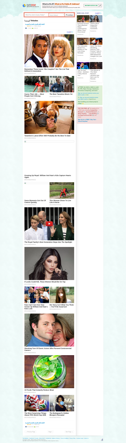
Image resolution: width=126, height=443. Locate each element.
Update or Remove (56, 438)
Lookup (70, 15)
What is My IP (42, 438)
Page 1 (50, 432)
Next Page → (69, 432)
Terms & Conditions (65, 438)
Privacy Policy (73, 438)
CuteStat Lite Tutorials (33, 438)
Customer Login (79, 438)
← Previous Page (30, 432)
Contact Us (86, 438)
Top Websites (25, 438)
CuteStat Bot (48, 438)
